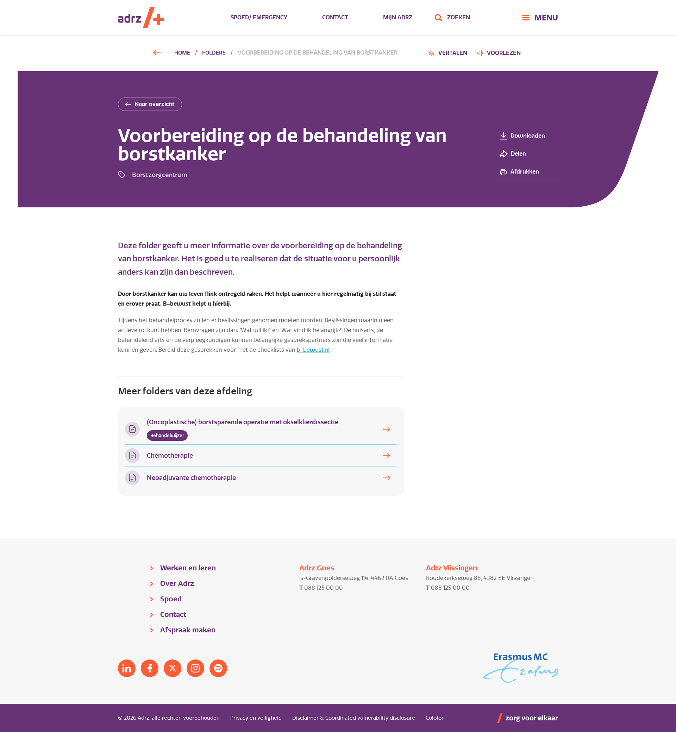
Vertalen (448, 54)
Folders (214, 53)
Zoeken (458, 17)
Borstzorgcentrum (159, 175)
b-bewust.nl (313, 349)
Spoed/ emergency (259, 17)
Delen (518, 153)
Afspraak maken (187, 630)
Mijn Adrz (397, 17)
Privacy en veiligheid (256, 718)
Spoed (171, 599)
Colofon (435, 718)
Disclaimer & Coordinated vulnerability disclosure (353, 718)
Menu (546, 17)
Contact (335, 17)
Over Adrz (177, 583)
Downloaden (528, 135)
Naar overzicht (154, 104)
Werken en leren (188, 568)
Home (182, 53)
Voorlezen (504, 53)
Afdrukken (525, 171)
